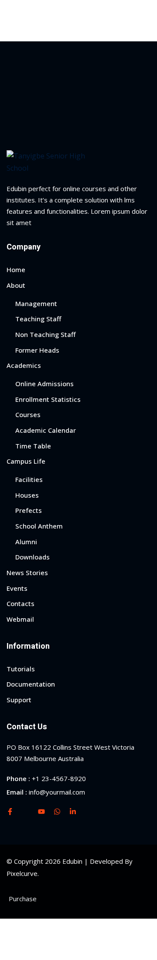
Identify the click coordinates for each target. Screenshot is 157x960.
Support (19, 699)
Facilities (29, 479)
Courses (28, 414)
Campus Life (26, 461)
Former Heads (37, 350)
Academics (24, 365)
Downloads (32, 556)
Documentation (31, 684)
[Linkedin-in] (72, 811)
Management (36, 303)
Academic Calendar (45, 430)
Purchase (23, 898)
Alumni (26, 541)
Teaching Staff (38, 318)
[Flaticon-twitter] (25, 811)
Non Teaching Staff (45, 334)
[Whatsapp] (57, 811)
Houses (27, 495)
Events (17, 588)
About (16, 285)
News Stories (27, 572)
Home (16, 269)
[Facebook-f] (10, 811)
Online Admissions (44, 383)
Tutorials (21, 668)
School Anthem (39, 526)
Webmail (20, 619)
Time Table (33, 445)
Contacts (20, 603)
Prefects (28, 510)
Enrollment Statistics (48, 399)
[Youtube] (41, 811)
